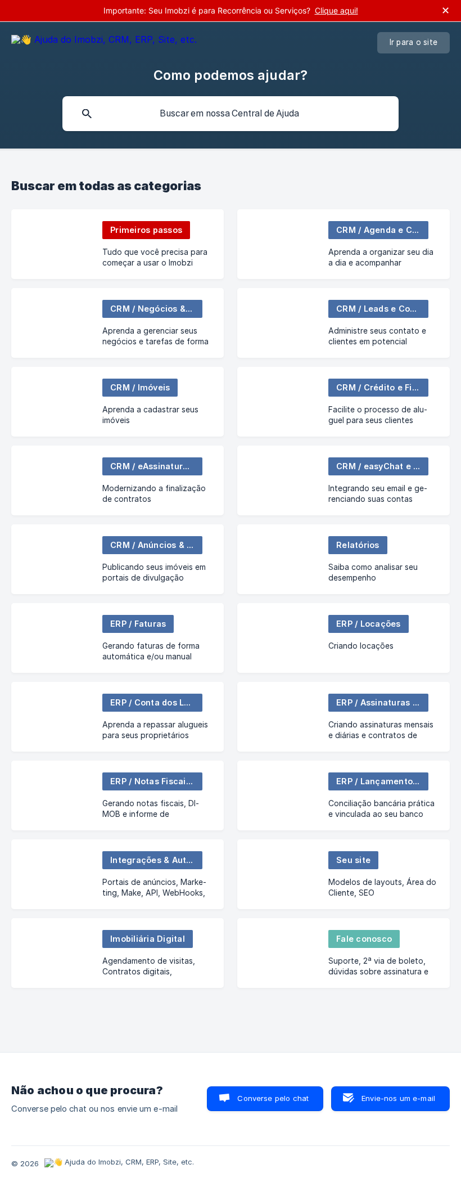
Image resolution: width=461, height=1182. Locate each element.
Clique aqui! (336, 10)
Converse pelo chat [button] (273, 1098)
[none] (104, 41)
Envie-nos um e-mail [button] (398, 1098)
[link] (117, 244)
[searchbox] (230, 113)
